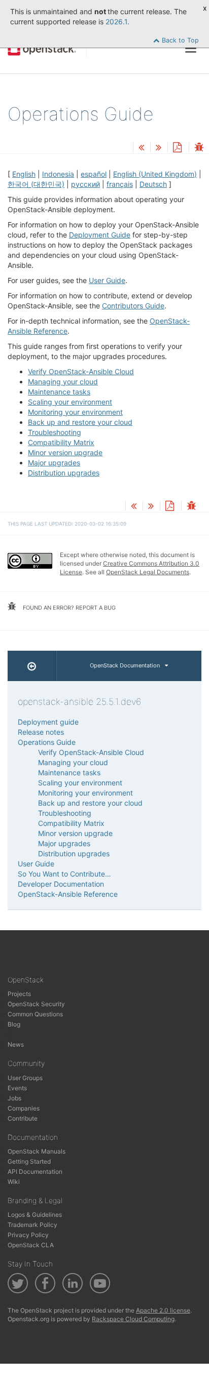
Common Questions (35, 1014)
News (16, 1044)
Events (17, 1088)
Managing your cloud (63, 381)
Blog (14, 1024)
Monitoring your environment (75, 412)
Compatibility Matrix (61, 442)
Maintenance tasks (59, 391)
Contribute (23, 1118)
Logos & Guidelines (35, 1214)
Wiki (14, 1181)
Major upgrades (54, 462)
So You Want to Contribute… (64, 873)
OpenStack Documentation (125, 665)
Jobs (14, 1098)
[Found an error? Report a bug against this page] (199, 148)
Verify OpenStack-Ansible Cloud (81, 371)
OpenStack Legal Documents (147, 572)
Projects (19, 994)
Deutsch (153, 184)
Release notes (41, 732)
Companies (24, 1108)
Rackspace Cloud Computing (133, 1319)
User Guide (107, 280)
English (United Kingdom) (155, 174)
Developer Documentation (61, 884)
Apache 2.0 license (163, 1310)
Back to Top (179, 40)
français (120, 184)
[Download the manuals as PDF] (177, 148)
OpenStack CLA (31, 1245)
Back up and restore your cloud (80, 422)
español (94, 174)
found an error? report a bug (68, 607)
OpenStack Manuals (36, 1151)
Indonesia (58, 174)
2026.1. (117, 21)
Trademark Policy (32, 1224)
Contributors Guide (133, 305)
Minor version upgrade (65, 452)
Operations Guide (47, 742)
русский (85, 184)
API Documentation (35, 1171)
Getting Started (29, 1161)
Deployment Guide (99, 234)
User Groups (25, 1078)
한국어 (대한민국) (36, 184)
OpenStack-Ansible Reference (68, 894)
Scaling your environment (70, 402)
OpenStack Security (36, 1004)
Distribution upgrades (63, 472)
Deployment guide (48, 722)
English (24, 174)
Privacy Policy (28, 1235)
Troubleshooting (54, 432)
